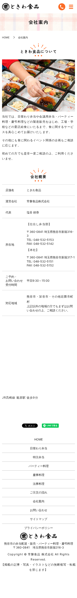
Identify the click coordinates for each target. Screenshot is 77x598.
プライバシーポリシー (38, 528)
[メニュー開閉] (71, 7)
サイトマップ (38, 519)
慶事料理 (38, 475)
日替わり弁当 (38, 448)
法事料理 (38, 483)
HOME (5, 37)
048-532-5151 (43, 261)
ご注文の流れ (38, 492)
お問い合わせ (38, 510)
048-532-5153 (43, 239)
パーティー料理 (39, 466)
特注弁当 (38, 457)
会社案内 (38, 501)
